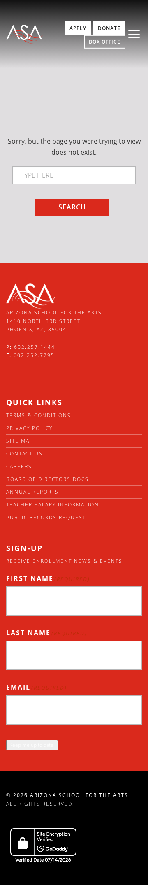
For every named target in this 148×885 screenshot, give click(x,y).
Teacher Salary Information (52, 504)
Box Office (104, 41)
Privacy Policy (29, 428)
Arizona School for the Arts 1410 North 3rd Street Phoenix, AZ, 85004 (54, 321)
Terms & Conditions (38, 415)
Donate (109, 28)
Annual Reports (32, 491)
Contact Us (24, 453)
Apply (77, 28)
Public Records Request (46, 517)
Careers (19, 466)
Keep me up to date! (32, 744)
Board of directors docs (47, 479)
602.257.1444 (34, 347)
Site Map (19, 440)
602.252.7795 (34, 355)
